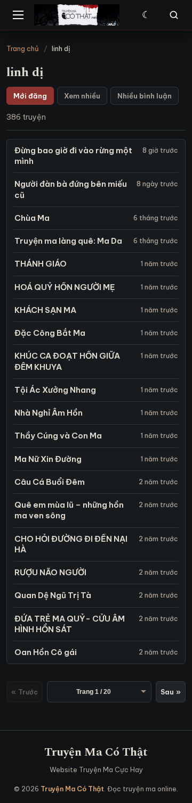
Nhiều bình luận (144, 96)
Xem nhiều (82, 96)
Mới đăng (30, 96)
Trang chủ (22, 48)
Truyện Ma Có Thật (96, 752)
